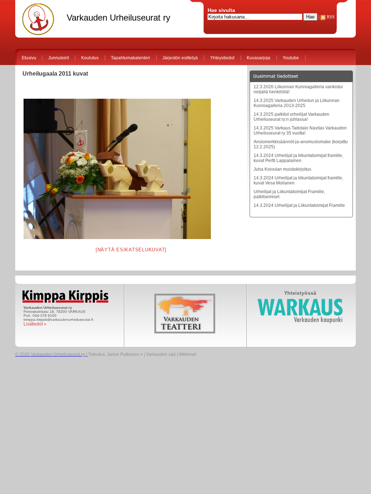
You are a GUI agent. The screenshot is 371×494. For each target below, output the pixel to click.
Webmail (187, 354)
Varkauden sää (161, 354)
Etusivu (29, 57)
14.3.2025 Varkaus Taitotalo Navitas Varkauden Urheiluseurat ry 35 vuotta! (300, 130)
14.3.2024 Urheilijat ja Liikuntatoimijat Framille (299, 205)
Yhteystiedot (222, 57)
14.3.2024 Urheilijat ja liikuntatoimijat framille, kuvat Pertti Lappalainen (298, 158)
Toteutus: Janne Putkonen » (115, 354)
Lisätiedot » (35, 324)
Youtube (291, 57)
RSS (330, 17)
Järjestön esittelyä (180, 57)
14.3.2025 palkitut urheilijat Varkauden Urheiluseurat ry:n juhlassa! (291, 117)
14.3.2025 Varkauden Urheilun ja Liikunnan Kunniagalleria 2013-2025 (296, 103)
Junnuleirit (58, 57)
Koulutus (90, 57)
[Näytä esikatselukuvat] (131, 249)
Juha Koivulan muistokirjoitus (282, 169)
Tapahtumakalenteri (130, 57)
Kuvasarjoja (258, 57)
